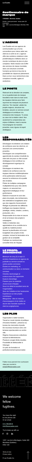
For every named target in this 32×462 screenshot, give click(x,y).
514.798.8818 (8, 424)
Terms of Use (7, 452)
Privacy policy (7, 454)
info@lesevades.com (10, 426)
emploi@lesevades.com (11, 367)
